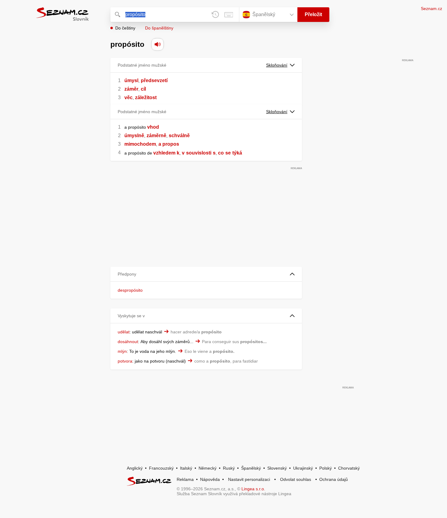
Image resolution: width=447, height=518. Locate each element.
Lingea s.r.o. (253, 488)
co (221, 152)
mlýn (122, 351)
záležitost (146, 97)
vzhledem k (166, 152)
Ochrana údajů (333, 479)
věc (128, 97)
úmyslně (134, 135)
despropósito (130, 290)
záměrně (156, 135)
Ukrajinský (303, 468)
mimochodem (140, 144)
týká (237, 152)
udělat (124, 331)
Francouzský (161, 468)
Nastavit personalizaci (249, 479)
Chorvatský (349, 468)
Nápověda (210, 479)
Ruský (229, 468)
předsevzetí (154, 80)
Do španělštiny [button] (159, 28)
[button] (206, 274)
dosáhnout (128, 341)
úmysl (131, 80)
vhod (153, 127)
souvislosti (198, 152)
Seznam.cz (431, 8)
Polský (325, 468)
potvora (125, 361)
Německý (208, 468)
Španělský (251, 468)
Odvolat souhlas (295, 479)
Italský (186, 468)
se (228, 152)
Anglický (135, 468)
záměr (131, 89)
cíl (143, 89)
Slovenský (277, 468)
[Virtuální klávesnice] (228, 14)
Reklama (185, 479)
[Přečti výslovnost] (157, 44)
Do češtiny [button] (125, 28)
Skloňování (276, 65)
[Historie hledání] (215, 14)
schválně (179, 135)
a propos (168, 144)
